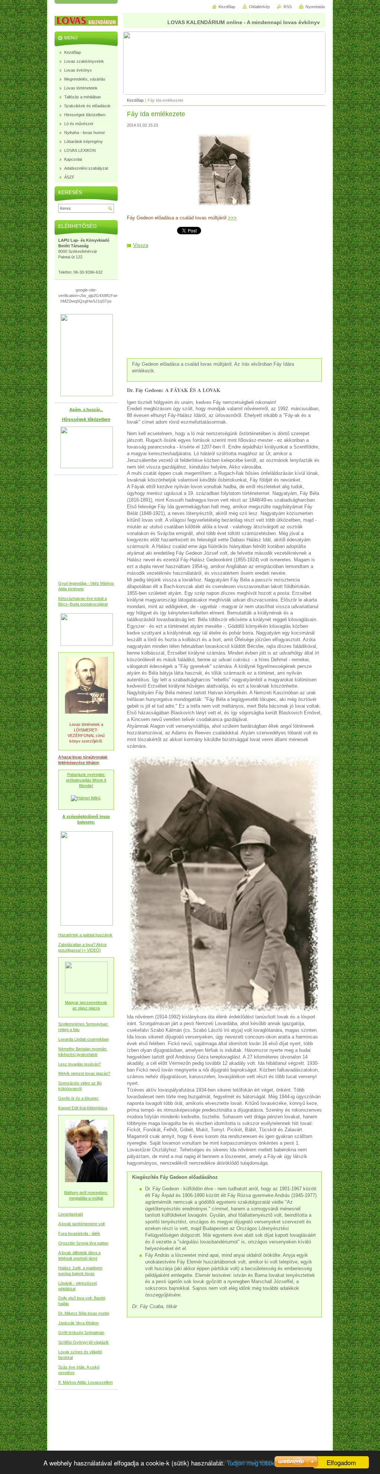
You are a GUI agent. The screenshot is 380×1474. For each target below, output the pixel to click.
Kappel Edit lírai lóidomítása (82, 1108)
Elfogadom (341, 1462)
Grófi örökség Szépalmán (81, 1332)
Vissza (140, 245)
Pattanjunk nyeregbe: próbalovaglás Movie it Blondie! (86, 780)
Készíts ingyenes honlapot (244, 1461)
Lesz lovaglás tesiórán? (79, 1064)
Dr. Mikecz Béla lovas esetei (83, 1313)
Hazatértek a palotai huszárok (85, 935)
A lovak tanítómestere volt (81, 1224)
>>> (232, 218)
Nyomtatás (315, 6)
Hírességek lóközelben (86, 419)
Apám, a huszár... (86, 409)
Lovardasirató (70, 1214)
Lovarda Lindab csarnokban (83, 1039)
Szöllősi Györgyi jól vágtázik (83, 1342)
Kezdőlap (135, 100)
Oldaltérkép (259, 6)
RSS (288, 6)
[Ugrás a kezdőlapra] (92, 22)
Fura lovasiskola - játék (79, 1233)
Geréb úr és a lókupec (78, 1098)
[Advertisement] (224, 302)
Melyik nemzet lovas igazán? (84, 1073)
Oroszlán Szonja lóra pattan (83, 1243)
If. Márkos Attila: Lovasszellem (85, 1382)
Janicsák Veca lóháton (78, 1323)
